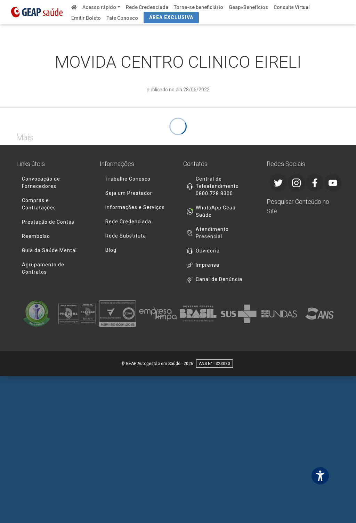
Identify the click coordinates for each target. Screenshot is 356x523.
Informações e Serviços (135, 207)
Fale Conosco (122, 18)
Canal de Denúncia (219, 279)
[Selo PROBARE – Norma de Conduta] (77, 313)
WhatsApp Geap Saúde (216, 211)
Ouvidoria (208, 251)
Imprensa (207, 265)
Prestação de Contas (48, 222)
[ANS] (319, 313)
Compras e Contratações (39, 204)
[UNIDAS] (279, 313)
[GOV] (198, 313)
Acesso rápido (99, 7)
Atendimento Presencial (212, 232)
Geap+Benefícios (248, 7)
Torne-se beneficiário (198, 7)
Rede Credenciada (147, 7)
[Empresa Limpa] (158, 313)
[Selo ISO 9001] (117, 313)
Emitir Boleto (86, 18)
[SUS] (238, 313)
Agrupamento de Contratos (43, 268)
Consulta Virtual (292, 7)
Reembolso (36, 236)
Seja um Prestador (128, 193)
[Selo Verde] (36, 313)
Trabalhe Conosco (128, 179)
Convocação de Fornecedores (41, 182)
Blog (110, 250)
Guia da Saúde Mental (49, 250)
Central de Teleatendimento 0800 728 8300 (217, 186)
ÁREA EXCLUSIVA (171, 17)
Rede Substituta (125, 236)
